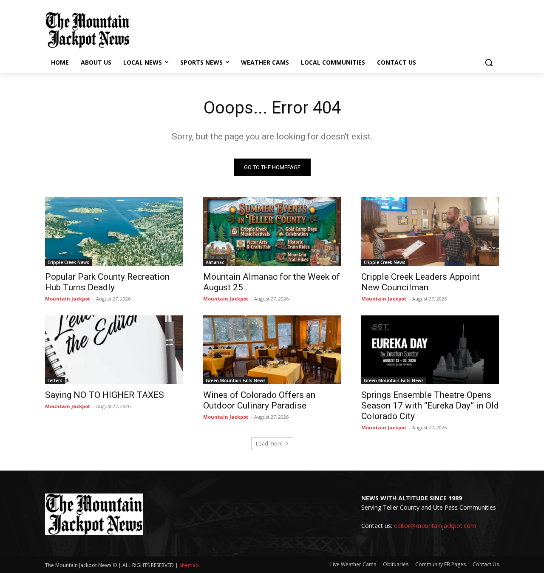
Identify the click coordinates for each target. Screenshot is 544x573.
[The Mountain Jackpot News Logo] (87, 30)
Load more (269, 443)
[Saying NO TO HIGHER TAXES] (114, 349)
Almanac (215, 262)
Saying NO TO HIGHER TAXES (104, 395)
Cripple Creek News (68, 262)
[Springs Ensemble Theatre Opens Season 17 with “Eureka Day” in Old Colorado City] (430, 349)
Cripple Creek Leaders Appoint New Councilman (420, 282)
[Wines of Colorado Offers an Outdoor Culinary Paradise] (272, 349)
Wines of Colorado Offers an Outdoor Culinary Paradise (259, 400)
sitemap (189, 565)
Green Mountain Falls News (236, 380)
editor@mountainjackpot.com (435, 526)
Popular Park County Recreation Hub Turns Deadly (107, 282)
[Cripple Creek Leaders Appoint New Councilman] (430, 231)
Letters (55, 380)
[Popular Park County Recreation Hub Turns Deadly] (114, 231)
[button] (489, 62)
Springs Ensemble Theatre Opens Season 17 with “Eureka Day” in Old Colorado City (430, 405)
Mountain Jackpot (67, 298)
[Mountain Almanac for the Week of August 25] (272, 231)
